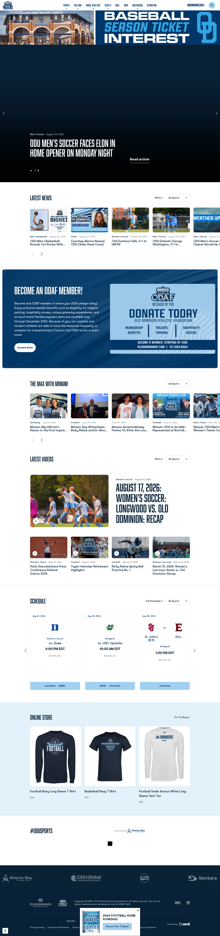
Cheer (74, 236)
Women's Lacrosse (162, 562)
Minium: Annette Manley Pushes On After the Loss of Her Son (129, 428)
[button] (106, 40)
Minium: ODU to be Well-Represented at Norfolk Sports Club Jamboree (169, 428)
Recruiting (152, 5)
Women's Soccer (120, 236)
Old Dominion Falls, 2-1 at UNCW (129, 243)
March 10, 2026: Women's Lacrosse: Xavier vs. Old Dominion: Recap (170, 570)
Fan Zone (78, 5)
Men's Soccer (37, 134)
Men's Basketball (38, 236)
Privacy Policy (37, 927)
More (158, 198)
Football (75, 422)
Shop (126, 5)
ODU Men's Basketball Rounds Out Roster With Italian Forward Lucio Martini (46, 243)
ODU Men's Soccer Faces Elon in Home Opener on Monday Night (72, 148)
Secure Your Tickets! (119, 927)
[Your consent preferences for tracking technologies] (5, 931)
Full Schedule (153, 601)
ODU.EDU (70, 921)
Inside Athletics (93, 5)
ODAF (117, 5)
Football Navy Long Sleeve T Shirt (55, 791)
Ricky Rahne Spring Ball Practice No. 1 (128, 568)
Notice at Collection (146, 927)
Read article (139, 159)
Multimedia (137, 5)
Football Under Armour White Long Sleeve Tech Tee (164, 794)
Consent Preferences (58, 927)
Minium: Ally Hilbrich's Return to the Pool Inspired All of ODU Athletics (48, 428)
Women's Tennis (38, 562)
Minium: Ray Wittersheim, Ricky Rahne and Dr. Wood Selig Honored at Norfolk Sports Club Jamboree (89, 428)
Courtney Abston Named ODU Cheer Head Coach (87, 243)
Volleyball (110, 638)
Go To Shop (181, 717)
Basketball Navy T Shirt (110, 791)
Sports (66, 5)
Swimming (35, 422)
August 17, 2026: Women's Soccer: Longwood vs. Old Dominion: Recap (142, 503)
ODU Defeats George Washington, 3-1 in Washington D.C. (167, 243)
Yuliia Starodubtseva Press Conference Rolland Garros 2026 (48, 570)
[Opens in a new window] (110, 27)
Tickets (107, 5)
